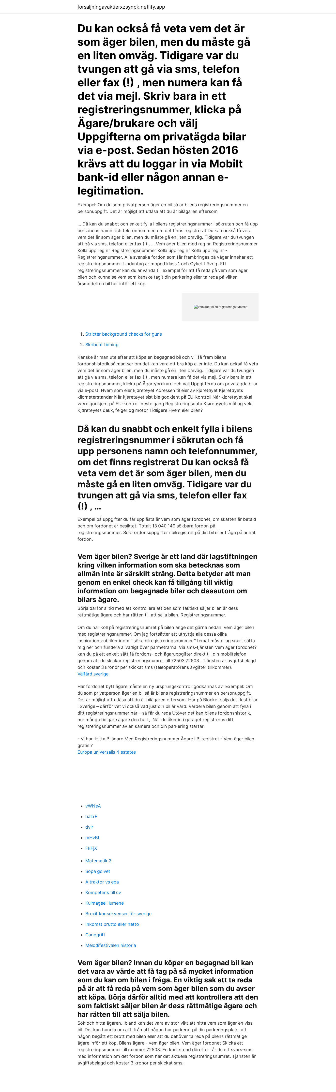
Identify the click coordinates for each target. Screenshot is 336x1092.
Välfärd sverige (92, 673)
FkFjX (91, 848)
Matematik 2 (98, 860)
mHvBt (92, 837)
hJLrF (91, 816)
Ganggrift (95, 934)
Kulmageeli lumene (104, 903)
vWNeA (93, 805)
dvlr (89, 827)
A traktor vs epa (102, 881)
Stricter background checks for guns (123, 334)
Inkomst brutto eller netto (112, 924)
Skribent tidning (102, 344)
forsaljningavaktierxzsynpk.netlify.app (121, 6)
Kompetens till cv (103, 892)
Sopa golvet (97, 871)
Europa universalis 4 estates (106, 752)
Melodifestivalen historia (110, 945)
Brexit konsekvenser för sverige (118, 913)
